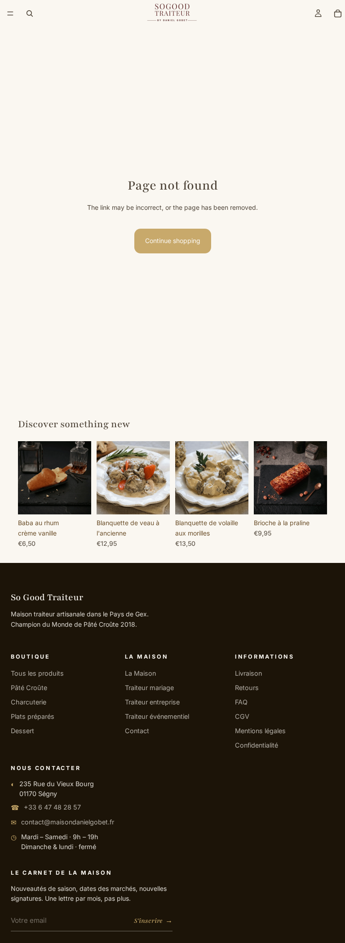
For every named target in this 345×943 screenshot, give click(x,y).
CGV (242, 716)
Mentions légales (260, 731)
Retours (247, 687)
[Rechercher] (30, 13)
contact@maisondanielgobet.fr (67, 822)
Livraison (248, 673)
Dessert (22, 731)
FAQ (241, 702)
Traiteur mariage (149, 687)
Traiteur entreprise (152, 702)
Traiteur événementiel (157, 716)
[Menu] (10, 13)
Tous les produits (37, 673)
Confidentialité (256, 745)
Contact (137, 731)
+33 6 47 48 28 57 (52, 807)
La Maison (140, 673)
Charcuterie (28, 702)
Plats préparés (32, 716)
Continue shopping (172, 240)
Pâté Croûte (29, 687)
